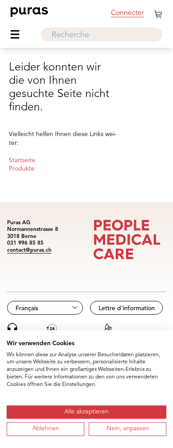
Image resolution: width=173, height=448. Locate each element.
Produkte (22, 169)
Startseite (22, 160)
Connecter (127, 13)
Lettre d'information (126, 308)
